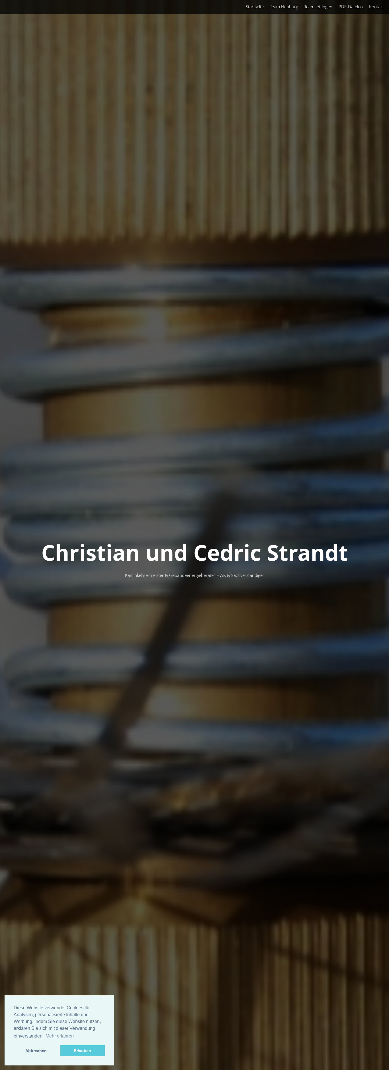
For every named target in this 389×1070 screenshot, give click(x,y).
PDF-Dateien (351, 6)
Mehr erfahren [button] (60, 1036)
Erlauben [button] (82, 1050)
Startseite (255, 6)
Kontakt (376, 6)
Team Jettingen (318, 6)
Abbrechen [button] (36, 1050)
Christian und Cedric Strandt (194, 552)
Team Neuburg (284, 6)
